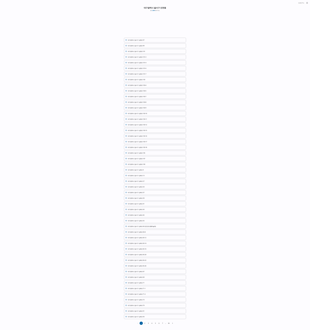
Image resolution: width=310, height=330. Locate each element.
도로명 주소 (301, 3)
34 (168, 323)
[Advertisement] (155, 24)
